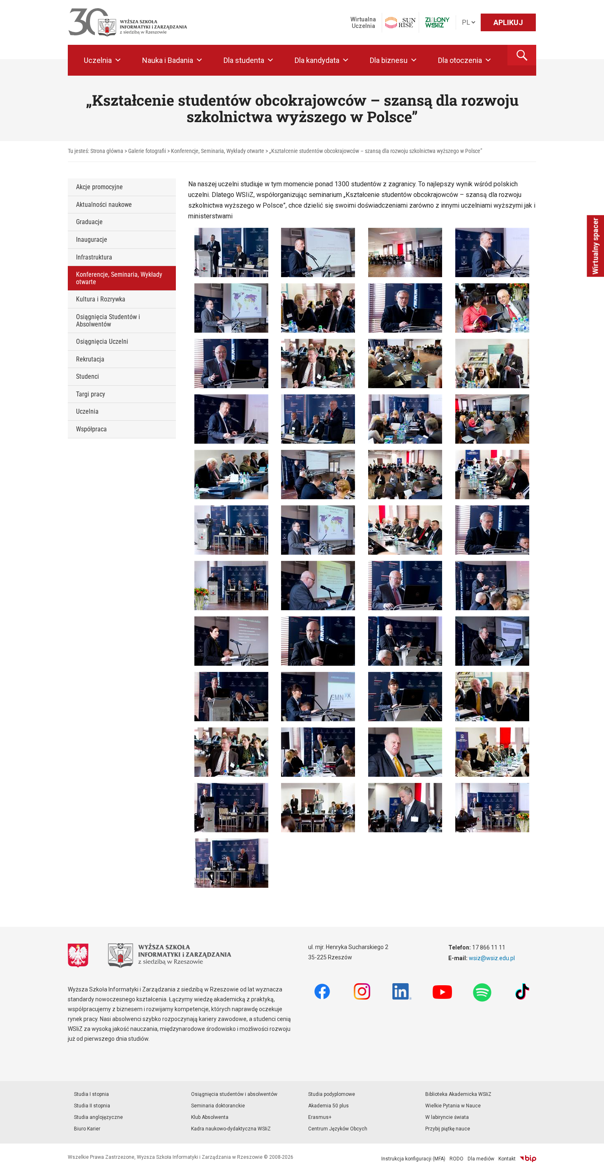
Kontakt (507, 1159)
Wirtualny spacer (595, 246)
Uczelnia (98, 60)
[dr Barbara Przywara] (231, 640)
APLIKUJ (508, 22)
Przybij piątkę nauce (447, 1129)
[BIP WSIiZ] (528, 1158)
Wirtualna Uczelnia (363, 22)
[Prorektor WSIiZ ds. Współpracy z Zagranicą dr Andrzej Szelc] (231, 307)
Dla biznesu (389, 60)
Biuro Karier (87, 1129)
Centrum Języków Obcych (337, 1129)
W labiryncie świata (447, 1117)
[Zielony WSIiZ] (437, 22)
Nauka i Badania (167, 60)
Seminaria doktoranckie (218, 1106)
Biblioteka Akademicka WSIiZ (458, 1094)
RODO (456, 1159)
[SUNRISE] (400, 22)
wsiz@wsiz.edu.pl (492, 958)
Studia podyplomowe (331, 1094)
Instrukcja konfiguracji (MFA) (413, 1159)
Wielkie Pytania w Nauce (453, 1106)
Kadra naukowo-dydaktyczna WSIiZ (231, 1129)
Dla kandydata (317, 60)
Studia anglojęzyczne (98, 1117)
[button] (522, 55)
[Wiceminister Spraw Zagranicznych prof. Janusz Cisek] (318, 252)
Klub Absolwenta (209, 1117)
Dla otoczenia (460, 60)
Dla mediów (481, 1159)
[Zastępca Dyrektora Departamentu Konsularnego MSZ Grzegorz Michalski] (405, 307)
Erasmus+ (320, 1117)
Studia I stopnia (91, 1094)
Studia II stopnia (92, 1106)
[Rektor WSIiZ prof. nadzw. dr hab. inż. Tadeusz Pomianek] (231, 418)
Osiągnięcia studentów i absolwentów (234, 1094)
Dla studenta (244, 60)
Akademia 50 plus (328, 1106)
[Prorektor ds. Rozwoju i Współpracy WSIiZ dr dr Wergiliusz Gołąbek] (318, 418)
